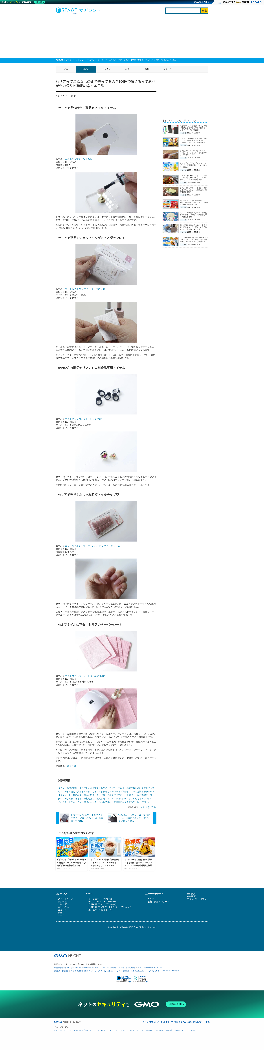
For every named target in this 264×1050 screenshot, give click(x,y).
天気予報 (62, 901)
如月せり (71, 766)
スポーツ (167, 69)
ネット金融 (159, 1030)
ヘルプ (151, 899)
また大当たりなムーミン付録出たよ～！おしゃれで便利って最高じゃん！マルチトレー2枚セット (104, 802)
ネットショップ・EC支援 (82, 1030)
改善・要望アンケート (158, 901)
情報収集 (149, 1030)
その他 (193, 1030)
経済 (147, 69)
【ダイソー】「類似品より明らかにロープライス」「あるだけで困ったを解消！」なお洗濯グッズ (105, 795)
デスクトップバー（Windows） (103, 901)
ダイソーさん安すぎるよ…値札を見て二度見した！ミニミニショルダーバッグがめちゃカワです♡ (105, 798)
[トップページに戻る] (67, 10)
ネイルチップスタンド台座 (78, 159)
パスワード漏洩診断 (109, 968)
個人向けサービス (181, 1030)
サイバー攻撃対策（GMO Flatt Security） (131, 971)
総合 (66, 69)
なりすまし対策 (153, 971)
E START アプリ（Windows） (102, 904)
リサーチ (140, 1030)
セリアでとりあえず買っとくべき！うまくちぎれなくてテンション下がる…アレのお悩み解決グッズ (106, 791)
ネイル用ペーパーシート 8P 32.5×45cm (85, 676)
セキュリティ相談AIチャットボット (150, 967)
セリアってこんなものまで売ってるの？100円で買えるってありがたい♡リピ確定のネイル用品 (137, 60)
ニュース (62, 910)
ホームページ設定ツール (100, 910)
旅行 (127, 69)
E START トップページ (65, 60)
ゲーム (61, 915)
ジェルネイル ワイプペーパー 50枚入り (85, 289)
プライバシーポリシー (197, 899)
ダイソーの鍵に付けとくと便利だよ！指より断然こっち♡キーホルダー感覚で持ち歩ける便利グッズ (106, 788)
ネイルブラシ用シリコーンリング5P (83, 419)
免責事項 (191, 896)
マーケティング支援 (127, 1030)
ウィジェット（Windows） (101, 899)
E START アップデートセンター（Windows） (110, 907)
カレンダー (63, 904)
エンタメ (106, 69)
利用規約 (191, 893)
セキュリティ (112, 1030)
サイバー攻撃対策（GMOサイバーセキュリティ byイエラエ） (92, 971)
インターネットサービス (62, 1030)
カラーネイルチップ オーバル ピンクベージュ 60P (93, 546)
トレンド (81, 60)
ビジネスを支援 (99, 1030)
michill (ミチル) (148, 807)
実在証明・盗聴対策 (61, 971)
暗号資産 (169, 1030)
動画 (60, 912)
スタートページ (65, 899)
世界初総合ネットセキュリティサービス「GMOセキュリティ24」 (76, 968)
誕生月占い (63, 907)
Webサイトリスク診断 (127, 968)
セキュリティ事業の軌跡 (170, 970)
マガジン (91, 60)
